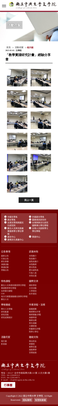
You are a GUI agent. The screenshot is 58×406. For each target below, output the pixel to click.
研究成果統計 (6, 317)
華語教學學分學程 (8, 288)
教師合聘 (33, 320)
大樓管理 (33, 326)
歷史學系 (11, 220)
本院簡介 (33, 256)
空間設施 (33, 352)
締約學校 (33, 285)
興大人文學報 (6, 309)
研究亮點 (5, 315)
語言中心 (11, 237)
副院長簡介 (33, 261)
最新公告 (5, 256)
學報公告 (5, 270)
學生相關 (33, 323)
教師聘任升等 (34, 312)
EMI (3, 294)
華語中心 (36, 237)
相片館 (4, 341)
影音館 (4, 344)
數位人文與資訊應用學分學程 (13, 285)
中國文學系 (12, 217)
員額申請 (33, 317)
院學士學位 (33, 332)
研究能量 (5, 312)
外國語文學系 (38, 217)
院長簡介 (33, 259)
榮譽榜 (32, 344)
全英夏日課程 (6, 291)
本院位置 (33, 276)
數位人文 (5, 299)
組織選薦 (33, 309)
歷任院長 (33, 267)
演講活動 (5, 264)
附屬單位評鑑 (34, 329)
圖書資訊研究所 (39, 220)
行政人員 (33, 273)
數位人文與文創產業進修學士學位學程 (15, 231)
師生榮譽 (5, 261)
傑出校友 (33, 341)
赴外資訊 (33, 294)
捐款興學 (33, 350)
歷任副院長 (33, 270)
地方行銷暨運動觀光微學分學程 (14, 296)
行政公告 (5, 259)
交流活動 (33, 288)
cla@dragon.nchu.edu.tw (22, 380)
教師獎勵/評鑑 (35, 315)
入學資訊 (33, 291)
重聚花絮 (33, 347)
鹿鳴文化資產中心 (15, 240)
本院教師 (33, 264)
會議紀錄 (5, 267)
